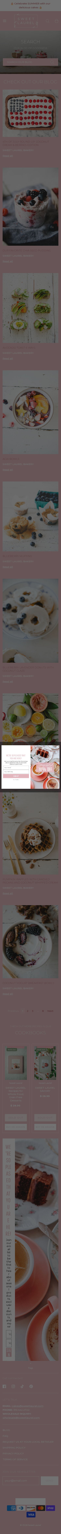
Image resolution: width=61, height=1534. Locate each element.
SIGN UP (16, 776)
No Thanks (16, 779)
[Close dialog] (57, 747)
